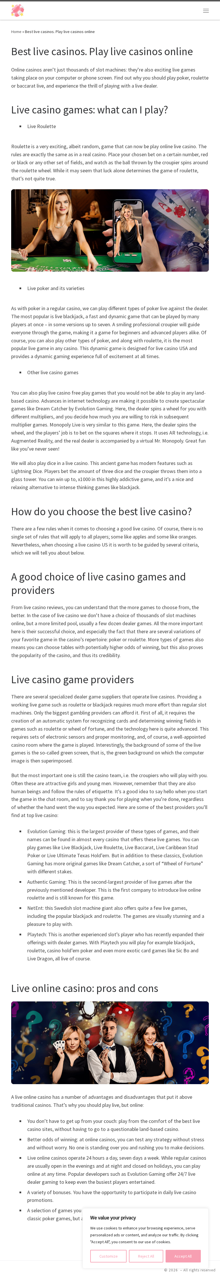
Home (16, 31)
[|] (17, 10)
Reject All (146, 1256)
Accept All (183, 1256)
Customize (108, 1256)
